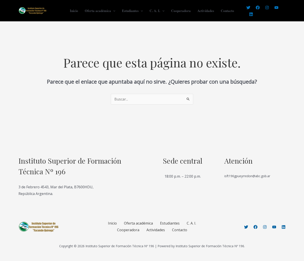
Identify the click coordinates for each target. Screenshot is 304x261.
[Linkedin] (251, 14)
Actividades (205, 10)
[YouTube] (276, 8)
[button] (113, 10)
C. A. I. (155, 10)
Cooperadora (181, 10)
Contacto (227, 10)
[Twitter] (248, 8)
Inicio (74, 10)
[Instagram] (267, 8)
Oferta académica (98, 10)
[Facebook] (258, 8)
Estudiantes (130, 10)
